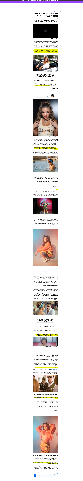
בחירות (49, 0)
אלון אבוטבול (49, 470)
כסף (43, 0)
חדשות (54, 0)
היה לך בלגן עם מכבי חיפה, (54, 369)
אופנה (33, 0)
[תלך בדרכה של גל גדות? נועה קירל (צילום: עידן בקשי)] (45, 118)
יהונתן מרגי (40, 470)
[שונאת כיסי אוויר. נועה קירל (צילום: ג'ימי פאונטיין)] (45, 435)
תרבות (47, 0)
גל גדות (51, 470)
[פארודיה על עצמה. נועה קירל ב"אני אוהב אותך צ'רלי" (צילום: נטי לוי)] (45, 63)
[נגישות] (0, 0)
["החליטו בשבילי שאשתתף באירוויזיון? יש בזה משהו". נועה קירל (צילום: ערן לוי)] (45, 342)
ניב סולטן (47, 470)
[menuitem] (54, 0)
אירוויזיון (55, 470)
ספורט (52, 0)
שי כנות (53, 470)
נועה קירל (57, 470)
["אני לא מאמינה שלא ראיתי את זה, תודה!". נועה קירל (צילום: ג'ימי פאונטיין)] (45, 248)
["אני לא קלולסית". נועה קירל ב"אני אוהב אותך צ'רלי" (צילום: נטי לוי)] (45, 164)
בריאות (40, 0)
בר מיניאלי (45, 470)
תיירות (37, 0)
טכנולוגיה (35, 0)
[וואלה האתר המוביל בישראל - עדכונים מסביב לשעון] (56, 0)
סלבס (45, 0)
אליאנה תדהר (42, 470)
